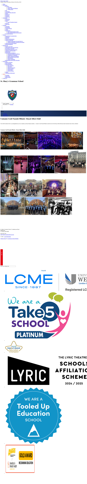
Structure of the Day (11, 67)
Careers (6, 29)
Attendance (7, 37)
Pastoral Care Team (8, 46)
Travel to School (11, 70)
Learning (4, 25)
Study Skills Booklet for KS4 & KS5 (14, 32)
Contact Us (5, 78)
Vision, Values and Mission (13, 8)
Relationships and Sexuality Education (12, 60)
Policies (6, 13)
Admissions (5, 17)
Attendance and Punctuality (10, 50)
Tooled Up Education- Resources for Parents (16, 42)
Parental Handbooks (9, 44)
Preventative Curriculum (9, 48)
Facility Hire (7, 16)
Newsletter (7, 75)
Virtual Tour (7, 18)
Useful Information (8, 64)
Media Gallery (8, 77)
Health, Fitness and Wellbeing (13, 56)
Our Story (7, 6)
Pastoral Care (5, 45)
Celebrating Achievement (10, 73)
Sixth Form (7, 24)
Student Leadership (8, 62)
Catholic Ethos (10, 9)
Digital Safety (7, 51)
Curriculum (7, 26)
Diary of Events (10, 65)
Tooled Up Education (9, 40)
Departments (7, 27)
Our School (5, 5)
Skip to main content (4, 0)
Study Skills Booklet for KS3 (13, 31)
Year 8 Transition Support (12, 22)
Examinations (7, 30)
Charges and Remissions (9, 39)
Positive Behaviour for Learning (11, 49)
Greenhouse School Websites (13, 238)
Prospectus (7, 20)
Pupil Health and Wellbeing (10, 52)
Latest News (7, 76)
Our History (10, 7)
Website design (3, 238)
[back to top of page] (1, 265)
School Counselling (11, 59)
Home (4, 4)
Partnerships (7, 14)
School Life (5, 61)
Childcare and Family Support (10, 43)
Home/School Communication (11, 35)
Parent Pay (7, 38)
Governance (7, 11)
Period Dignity (10, 58)
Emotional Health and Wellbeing (14, 53)
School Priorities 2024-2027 (10, 12)
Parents (4, 34)
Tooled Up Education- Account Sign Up (15, 41)
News (4, 74)
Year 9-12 (7, 23)
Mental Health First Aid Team (13, 57)
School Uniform (11, 68)
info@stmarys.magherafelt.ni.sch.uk (7, 234)
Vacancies (7, 15)
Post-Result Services (9, 33)
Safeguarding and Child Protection (11, 47)
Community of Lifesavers (12, 55)
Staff (6, 10)
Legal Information (7, 236)
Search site (2, 266)
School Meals (10, 69)
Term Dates (10, 66)
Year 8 (6, 21)
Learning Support (8, 28)
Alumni (6, 72)
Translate (11, 104)
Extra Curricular (8, 63)
